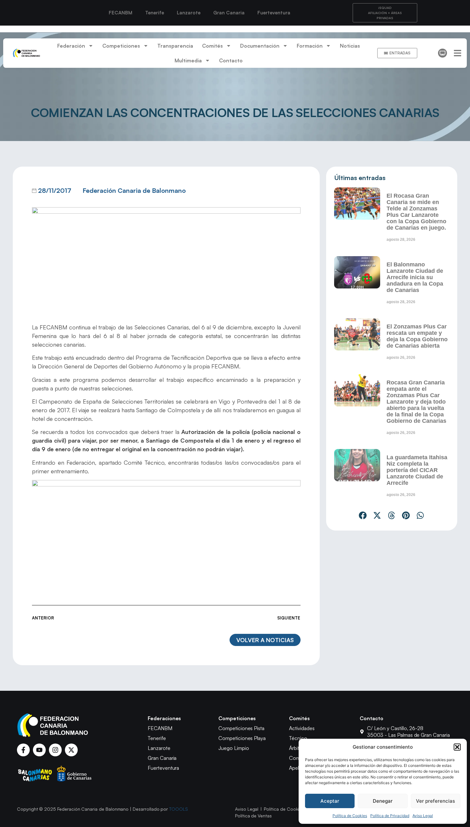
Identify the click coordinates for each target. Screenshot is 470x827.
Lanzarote (188, 13)
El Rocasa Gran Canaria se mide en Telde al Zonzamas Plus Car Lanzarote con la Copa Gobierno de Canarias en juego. (416, 212)
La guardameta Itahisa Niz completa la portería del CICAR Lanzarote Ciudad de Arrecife (417, 470)
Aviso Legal (422, 815)
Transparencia (175, 46)
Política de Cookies (350, 815)
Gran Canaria (229, 13)
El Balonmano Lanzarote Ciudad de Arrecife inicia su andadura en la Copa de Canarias (415, 277)
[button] (457, 747)
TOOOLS (178, 809)
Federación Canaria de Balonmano (134, 190)
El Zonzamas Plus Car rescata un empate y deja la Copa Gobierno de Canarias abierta (417, 336)
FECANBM (120, 13)
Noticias (350, 46)
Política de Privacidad (389, 815)
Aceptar (329, 801)
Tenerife (154, 13)
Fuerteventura (273, 13)
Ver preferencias (435, 801)
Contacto (231, 60)
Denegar (383, 801)
